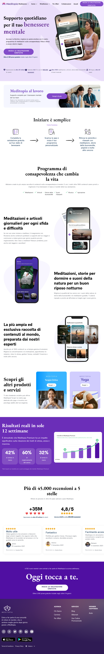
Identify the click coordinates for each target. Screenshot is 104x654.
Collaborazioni (66, 4)
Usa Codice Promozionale (77, 619)
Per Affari (56, 4)
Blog (73, 611)
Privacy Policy (19, 646)
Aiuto (91, 613)
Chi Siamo (58, 611)
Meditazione (23, 4)
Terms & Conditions (8, 646)
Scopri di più (57, 96)
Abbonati (75, 615)
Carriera (57, 615)
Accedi (76, 4)
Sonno (33, 4)
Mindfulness (44, 4)
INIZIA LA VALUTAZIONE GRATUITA (91, 4)
